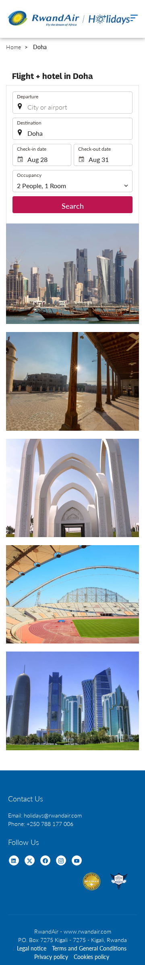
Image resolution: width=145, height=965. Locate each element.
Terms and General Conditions (89, 948)
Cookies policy (91, 956)
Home (13, 47)
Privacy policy (51, 956)
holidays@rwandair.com (53, 815)
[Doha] (72, 274)
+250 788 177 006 (50, 823)
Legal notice (31, 948)
